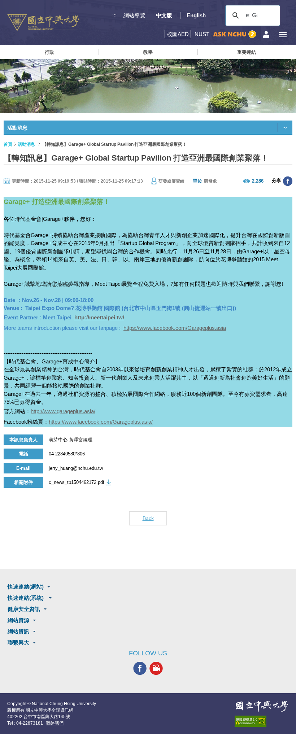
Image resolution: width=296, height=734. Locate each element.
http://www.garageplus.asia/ (63, 411)
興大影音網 (156, 668)
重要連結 (246, 52)
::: (114, 15)
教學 (148, 52)
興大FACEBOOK (140, 668)
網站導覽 (134, 15)
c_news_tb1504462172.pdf (76, 482)
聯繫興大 (18, 642)
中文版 (164, 15)
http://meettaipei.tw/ (99, 317)
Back (148, 518)
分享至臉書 (287, 181)
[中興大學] (262, 706)
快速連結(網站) (26, 587)
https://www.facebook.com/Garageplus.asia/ (101, 422)
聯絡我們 (55, 723)
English (196, 15)
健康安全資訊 (24, 609)
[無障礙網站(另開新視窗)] (262, 721)
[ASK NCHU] (234, 34)
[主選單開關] (282, 34)
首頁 (8, 144)
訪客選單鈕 (266, 34)
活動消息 (26, 144)
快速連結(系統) (26, 598)
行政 (49, 52)
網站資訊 (18, 631)
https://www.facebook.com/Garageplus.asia (174, 328)
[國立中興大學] (43, 22)
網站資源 (18, 620)
